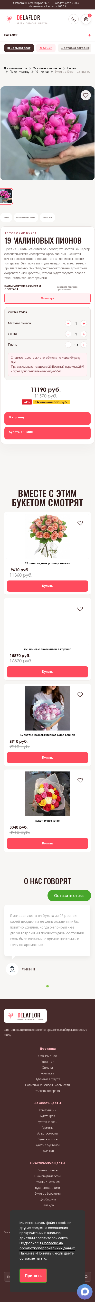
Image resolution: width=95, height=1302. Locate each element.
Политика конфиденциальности (47, 1085)
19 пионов (47, 217)
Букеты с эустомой (47, 1145)
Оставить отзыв (69, 895)
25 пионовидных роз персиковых (47, 563)
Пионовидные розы (47, 1176)
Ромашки (47, 1151)
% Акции (45, 48)
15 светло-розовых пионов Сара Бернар (47, 734)
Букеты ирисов (47, 1139)
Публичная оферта (47, 1079)
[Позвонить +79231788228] (73, 19)
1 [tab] (47, 986)
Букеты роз (47, 1116)
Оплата (47, 1067)
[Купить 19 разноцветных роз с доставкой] (47, 793)
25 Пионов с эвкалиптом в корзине (47, 649)
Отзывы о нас (47, 1056)
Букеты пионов (47, 1170)
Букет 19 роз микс (47, 820)
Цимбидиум (47, 1199)
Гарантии (47, 1062)
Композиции (47, 1110)
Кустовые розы (47, 1122)
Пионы (6, 217)
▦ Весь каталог (18, 48)
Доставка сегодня (75, 48)
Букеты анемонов (47, 1182)
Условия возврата (47, 1091)
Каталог (11, 35)
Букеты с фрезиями (48, 1193)
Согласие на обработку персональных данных (47, 1245)
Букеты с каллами (47, 1188)
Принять (33, 1275)
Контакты (47, 1073)
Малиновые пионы (25, 217)
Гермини (47, 1128)
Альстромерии (47, 1133)
